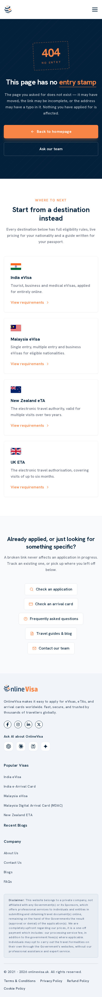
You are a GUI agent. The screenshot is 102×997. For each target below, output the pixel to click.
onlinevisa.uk (38, 972)
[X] (39, 724)
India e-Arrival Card (20, 786)
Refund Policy (78, 981)
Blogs (8, 872)
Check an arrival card (54, 603)
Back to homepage (54, 131)
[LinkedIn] (28, 724)
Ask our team (51, 148)
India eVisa (12, 777)
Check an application (54, 589)
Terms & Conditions (20, 981)
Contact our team (54, 648)
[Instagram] (18, 724)
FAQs (8, 881)
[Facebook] (7, 724)
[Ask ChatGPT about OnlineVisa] (8, 746)
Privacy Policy (51, 981)
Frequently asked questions (54, 618)
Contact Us (13, 862)
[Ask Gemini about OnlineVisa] (45, 746)
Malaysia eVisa (16, 796)
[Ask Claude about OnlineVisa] (21, 746)
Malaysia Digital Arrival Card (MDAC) (33, 805)
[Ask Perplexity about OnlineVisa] (33, 746)
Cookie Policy (14, 988)
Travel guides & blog (54, 633)
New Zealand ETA (18, 815)
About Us (11, 853)
